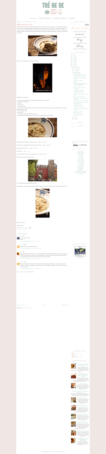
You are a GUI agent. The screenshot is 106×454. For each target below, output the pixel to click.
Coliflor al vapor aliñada (78, 80)
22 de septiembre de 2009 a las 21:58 (30, 268)
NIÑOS (79, 167)
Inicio (43, 305)
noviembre (76, 69)
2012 (74, 61)
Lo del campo (79, 162)
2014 (74, 58)
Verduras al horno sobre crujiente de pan (81, 102)
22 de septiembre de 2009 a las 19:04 (30, 248)
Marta (21, 251)
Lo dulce (80, 163)
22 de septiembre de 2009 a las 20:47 (30, 258)
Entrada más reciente (21, 305)
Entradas (74, 354)
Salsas (80, 173)
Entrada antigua (65, 305)
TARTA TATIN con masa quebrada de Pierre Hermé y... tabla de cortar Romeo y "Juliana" (83, 375)
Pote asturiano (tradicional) (78, 113)
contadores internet (80, 257)
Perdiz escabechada (83, 397)
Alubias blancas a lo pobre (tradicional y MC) (80, 109)
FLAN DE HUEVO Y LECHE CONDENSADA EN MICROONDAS (82, 439)
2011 (74, 63)
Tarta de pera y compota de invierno (83, 406)
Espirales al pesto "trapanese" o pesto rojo (80, 95)
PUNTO (79, 170)
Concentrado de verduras (78, 110)
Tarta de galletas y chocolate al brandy (80, 100)
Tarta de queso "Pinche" (78, 105)
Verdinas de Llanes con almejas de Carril (80, 78)
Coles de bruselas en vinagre (78, 92)
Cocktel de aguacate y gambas (79, 76)
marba (21, 236)
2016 (74, 55)
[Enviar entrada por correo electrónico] (30, 227)
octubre (75, 70)
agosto (75, 117)
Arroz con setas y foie (77, 86)
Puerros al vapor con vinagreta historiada (79, 88)
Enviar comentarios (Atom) (27, 307)
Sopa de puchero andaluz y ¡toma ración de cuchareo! (83, 422)
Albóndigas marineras (77, 73)
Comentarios (75, 356)
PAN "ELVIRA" (83, 383)
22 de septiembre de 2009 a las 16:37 (30, 241)
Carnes (80, 154)
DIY (80, 157)
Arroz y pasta (79, 152)
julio (75, 119)
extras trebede (80, 161)
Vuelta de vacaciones (77, 115)
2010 (74, 64)
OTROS (79, 168)
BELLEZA (80, 153)
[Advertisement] (80, 197)
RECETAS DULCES (80, 171)
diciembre (76, 67)
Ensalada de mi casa (77, 112)
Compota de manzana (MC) (78, 106)
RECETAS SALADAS (79, 172)
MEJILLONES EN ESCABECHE (79, 75)
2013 (74, 59)
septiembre (76, 72)
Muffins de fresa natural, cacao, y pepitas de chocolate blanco (80, 392)
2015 (74, 56)
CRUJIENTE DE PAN (77, 103)
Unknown (22, 244)
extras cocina (79, 160)
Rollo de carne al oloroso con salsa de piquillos (80, 99)
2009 (74, 66)
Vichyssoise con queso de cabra (83, 414)
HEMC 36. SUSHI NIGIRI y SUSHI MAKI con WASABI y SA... (80, 84)
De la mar (80, 156)
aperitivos (80, 151)
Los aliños (80, 165)
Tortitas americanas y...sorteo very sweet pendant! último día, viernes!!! (83, 365)
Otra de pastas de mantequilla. (79, 96)
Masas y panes (80, 166)
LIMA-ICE (75, 82)
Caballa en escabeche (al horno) (83, 430)
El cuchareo (80, 158)
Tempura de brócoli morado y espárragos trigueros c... (79, 91)
